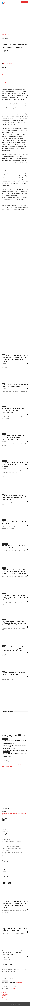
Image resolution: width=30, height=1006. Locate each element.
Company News (6, 34)
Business (4, 494)
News (3, 354)
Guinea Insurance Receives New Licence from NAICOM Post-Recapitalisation (13, 410)
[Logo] (3, 3)
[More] (15, 84)
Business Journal (7, 63)
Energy (3, 383)
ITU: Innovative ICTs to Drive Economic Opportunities (15, 810)
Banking (3, 593)
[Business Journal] (5, 61)
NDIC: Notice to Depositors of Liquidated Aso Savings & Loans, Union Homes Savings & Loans (13, 649)
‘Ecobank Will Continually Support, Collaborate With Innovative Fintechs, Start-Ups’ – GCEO (15, 597)
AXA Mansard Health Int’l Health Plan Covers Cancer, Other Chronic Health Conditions (15, 464)
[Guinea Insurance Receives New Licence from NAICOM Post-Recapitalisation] (15, 398)
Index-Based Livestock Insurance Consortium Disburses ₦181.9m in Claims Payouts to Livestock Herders (15, 571)
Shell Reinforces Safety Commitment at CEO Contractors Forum (15, 386)
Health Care (4, 461)
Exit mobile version (15, 1004)
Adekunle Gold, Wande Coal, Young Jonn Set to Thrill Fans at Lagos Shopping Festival (14, 497)
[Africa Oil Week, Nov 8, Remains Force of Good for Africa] (15, 663)
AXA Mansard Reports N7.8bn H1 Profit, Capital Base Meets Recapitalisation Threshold (13, 437)
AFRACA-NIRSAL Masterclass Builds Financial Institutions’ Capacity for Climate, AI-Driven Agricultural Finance (15, 358)
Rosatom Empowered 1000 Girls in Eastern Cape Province (14, 736)
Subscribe (4, 980)
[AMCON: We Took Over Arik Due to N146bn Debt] (15, 511)
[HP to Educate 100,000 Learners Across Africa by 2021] (15, 535)
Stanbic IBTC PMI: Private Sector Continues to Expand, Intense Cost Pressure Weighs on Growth (14, 623)
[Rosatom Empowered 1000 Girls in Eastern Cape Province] (15, 723)
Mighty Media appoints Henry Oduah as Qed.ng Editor (15, 750)
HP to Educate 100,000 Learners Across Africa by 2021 (13, 546)
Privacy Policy (18, 982)
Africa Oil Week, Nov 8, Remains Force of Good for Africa (13, 674)
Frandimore (12, 988)
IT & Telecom (4, 543)
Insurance (4, 406)
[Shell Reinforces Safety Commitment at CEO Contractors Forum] (15, 375)
